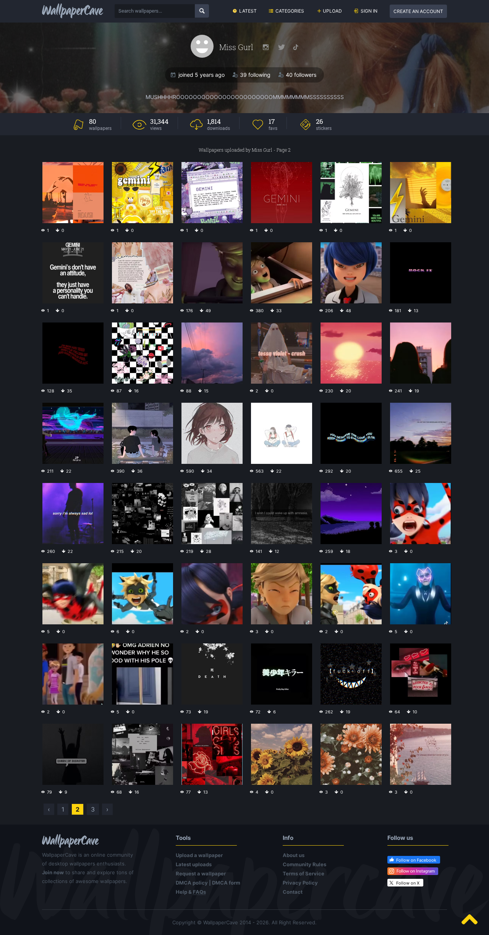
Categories (289, 11)
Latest (248, 11)
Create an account (418, 11)
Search (202, 11)
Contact (293, 892)
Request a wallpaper (201, 873)
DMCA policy (192, 883)
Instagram (266, 47)
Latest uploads (194, 864)
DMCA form (226, 883)
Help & (191, 892)
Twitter (281, 47)
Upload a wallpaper (199, 855)
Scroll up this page (469, 919)
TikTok (296, 47)
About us (293, 855)
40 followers (301, 74)
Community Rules (304, 864)
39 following (255, 74)
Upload (332, 11)
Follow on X (407, 883)
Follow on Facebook (416, 860)
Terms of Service (303, 873)
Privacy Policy (300, 883)
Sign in (369, 11)
